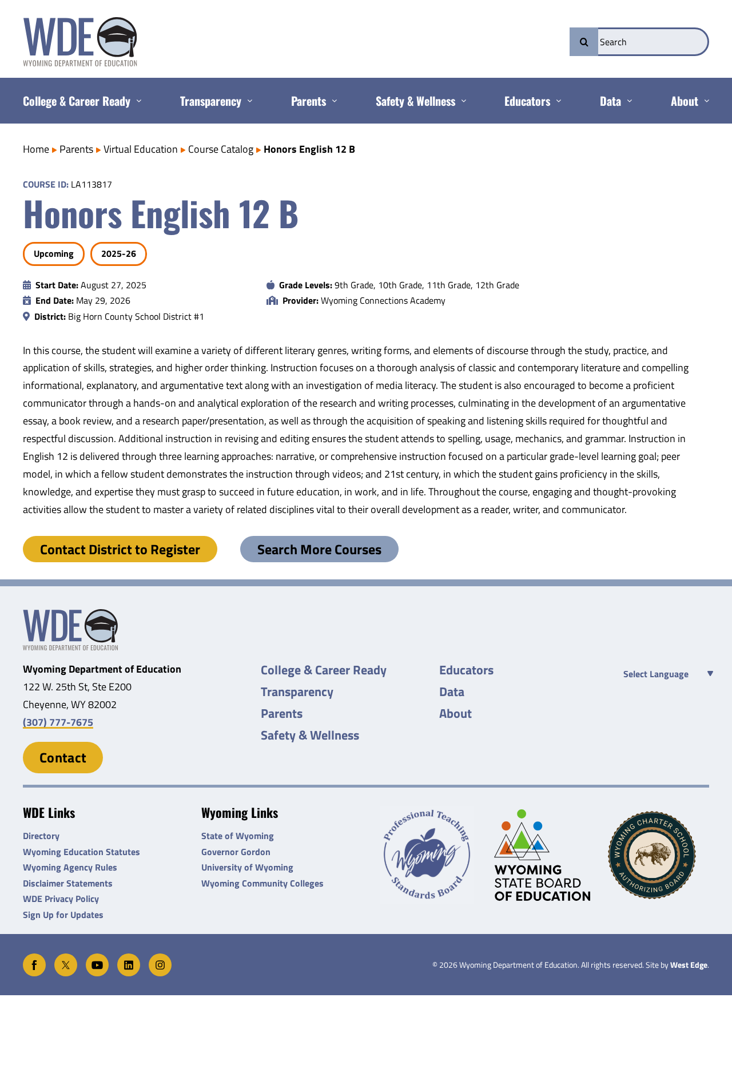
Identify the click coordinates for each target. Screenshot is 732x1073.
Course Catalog (220, 149)
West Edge (688, 965)
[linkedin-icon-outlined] (128, 958)
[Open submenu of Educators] (555, 101)
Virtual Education (141, 149)
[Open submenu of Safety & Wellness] (460, 101)
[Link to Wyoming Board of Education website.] (544, 854)
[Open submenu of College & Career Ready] (135, 101)
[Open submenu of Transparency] (246, 101)
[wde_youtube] (97, 958)
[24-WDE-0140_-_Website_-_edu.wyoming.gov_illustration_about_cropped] (70, 614)
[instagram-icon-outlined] (160, 958)
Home (36, 149)
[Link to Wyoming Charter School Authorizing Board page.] (658, 855)
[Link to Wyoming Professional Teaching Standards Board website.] (430, 855)
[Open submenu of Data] (626, 101)
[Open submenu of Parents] (331, 101)
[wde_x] (65, 958)
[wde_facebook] (34, 958)
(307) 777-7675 (58, 722)
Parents (76, 149)
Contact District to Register (120, 549)
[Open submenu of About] (703, 101)
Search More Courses (319, 549)
